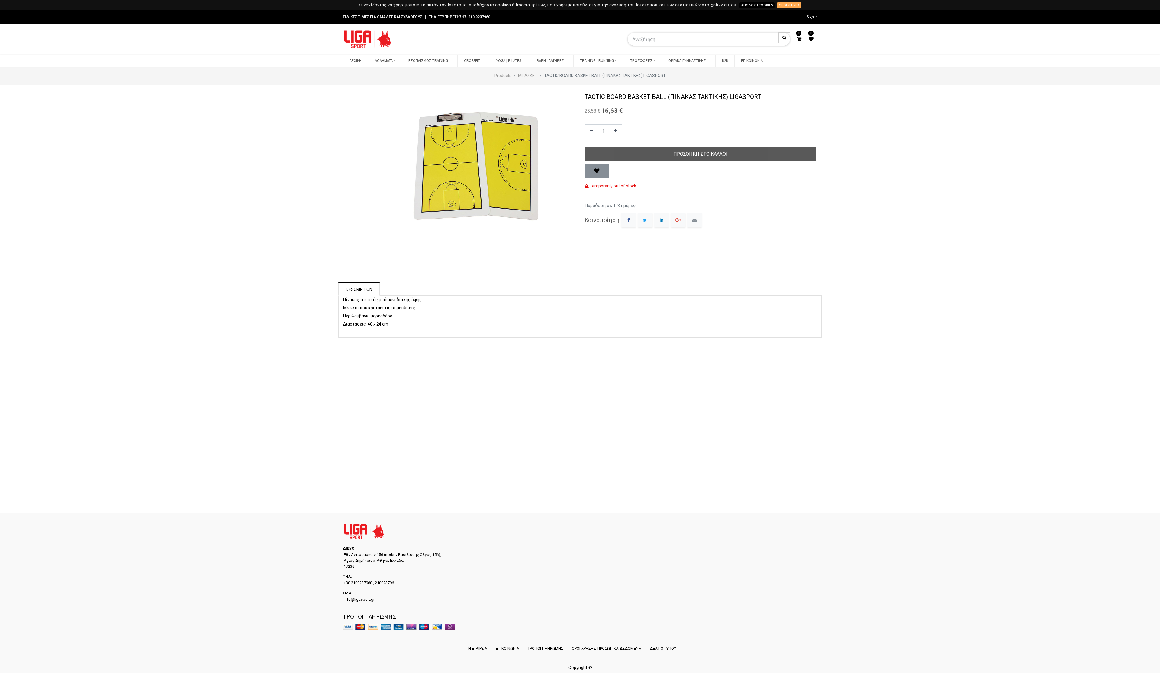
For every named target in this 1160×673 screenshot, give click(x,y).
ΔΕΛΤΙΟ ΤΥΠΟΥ (663, 648)
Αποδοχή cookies (757, 5)
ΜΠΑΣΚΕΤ (527, 75)
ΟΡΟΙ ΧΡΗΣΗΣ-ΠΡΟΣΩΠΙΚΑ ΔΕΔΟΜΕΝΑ (606, 648)
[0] (799, 39)
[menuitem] (355, 60)
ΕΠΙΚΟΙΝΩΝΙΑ (507, 648)
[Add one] (615, 131)
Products (502, 75)
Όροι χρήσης (789, 5)
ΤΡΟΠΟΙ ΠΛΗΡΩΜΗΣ (545, 648)
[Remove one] (591, 131)
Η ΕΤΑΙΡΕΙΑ (477, 648)
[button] (597, 171)
